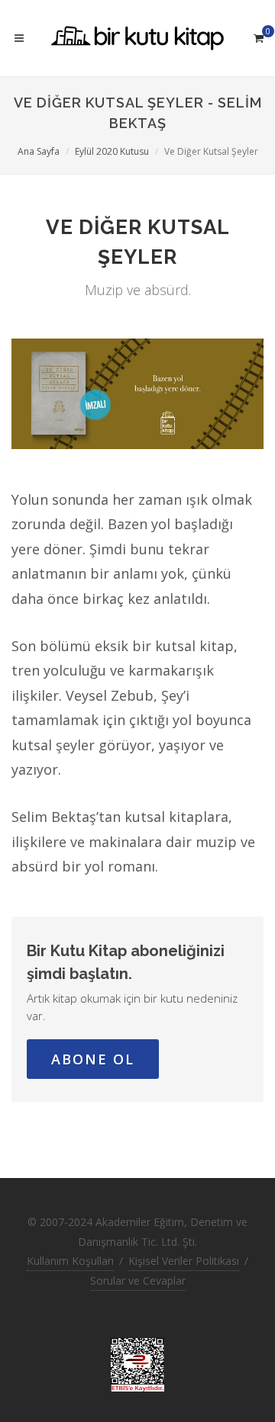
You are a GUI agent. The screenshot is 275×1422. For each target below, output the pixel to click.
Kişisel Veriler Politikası (183, 1260)
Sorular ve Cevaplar (138, 1280)
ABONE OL (92, 1059)
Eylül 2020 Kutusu (112, 151)
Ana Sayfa (39, 151)
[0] (258, 35)
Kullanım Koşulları (70, 1260)
